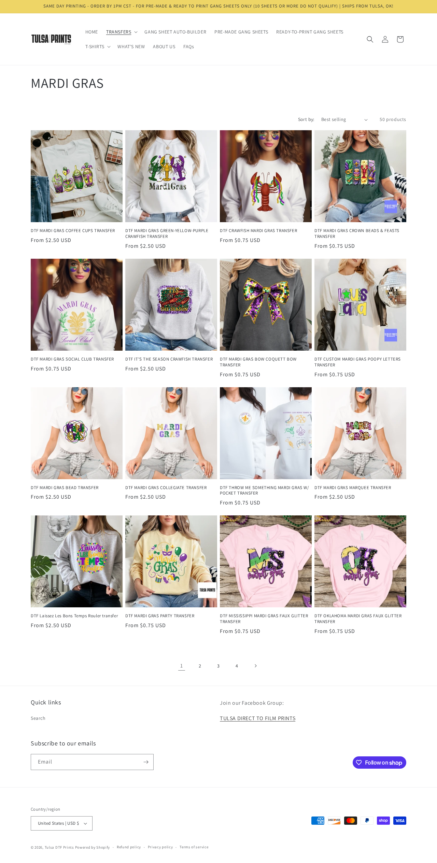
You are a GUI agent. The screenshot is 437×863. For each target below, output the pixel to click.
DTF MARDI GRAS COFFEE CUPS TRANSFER (73, 230)
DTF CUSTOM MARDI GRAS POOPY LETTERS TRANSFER (357, 362)
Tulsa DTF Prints (59, 847)
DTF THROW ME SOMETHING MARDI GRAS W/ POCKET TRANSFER (264, 490)
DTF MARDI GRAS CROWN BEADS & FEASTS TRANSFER (356, 233)
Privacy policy (160, 847)
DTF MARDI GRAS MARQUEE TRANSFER (352, 487)
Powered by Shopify (92, 847)
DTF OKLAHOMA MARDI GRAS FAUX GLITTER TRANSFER (358, 618)
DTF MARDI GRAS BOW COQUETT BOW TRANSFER (258, 362)
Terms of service (194, 847)
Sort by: (306, 119)
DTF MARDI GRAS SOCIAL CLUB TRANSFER (72, 359)
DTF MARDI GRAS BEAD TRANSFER (65, 487)
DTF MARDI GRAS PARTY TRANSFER (159, 616)
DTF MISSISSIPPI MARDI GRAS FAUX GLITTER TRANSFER (264, 618)
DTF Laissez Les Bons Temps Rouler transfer (74, 616)
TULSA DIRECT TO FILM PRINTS (257, 718)
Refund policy (129, 847)
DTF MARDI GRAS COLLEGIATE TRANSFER (166, 487)
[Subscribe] (145, 762)
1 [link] (181, 665)
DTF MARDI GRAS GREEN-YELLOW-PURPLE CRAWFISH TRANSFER (166, 233)
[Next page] (255, 665)
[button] (121, 32)
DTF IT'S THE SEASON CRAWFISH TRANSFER (169, 359)
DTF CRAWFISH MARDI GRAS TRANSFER (258, 230)
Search (38, 718)
